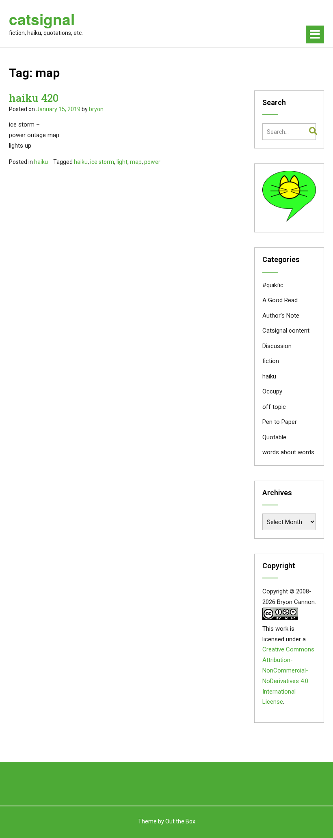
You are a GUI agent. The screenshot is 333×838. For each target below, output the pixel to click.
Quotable (274, 437)
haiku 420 (33, 98)
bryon (96, 109)
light (122, 162)
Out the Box (180, 821)
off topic (274, 406)
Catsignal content (285, 330)
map (136, 162)
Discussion (277, 346)
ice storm (102, 162)
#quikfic (272, 285)
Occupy (272, 391)
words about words (288, 452)
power (152, 162)
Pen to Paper (279, 421)
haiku (41, 162)
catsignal (42, 19)
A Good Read (280, 300)
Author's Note (280, 315)
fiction (270, 361)
